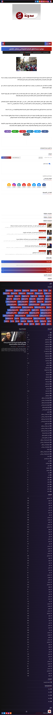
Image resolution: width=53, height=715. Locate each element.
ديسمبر (38, 517)
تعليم (36, 321)
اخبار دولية (48, 299)
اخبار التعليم (25, 290)
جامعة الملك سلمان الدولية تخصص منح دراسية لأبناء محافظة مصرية (31, 239)
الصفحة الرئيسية (28, 52)
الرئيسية (47, 44)
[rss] (40, 1)
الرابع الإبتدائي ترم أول (20, 315)
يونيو (38, 503)
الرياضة (48, 318)
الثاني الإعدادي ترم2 (34, 313)
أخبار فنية (9, 299)
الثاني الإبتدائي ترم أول (24, 310)
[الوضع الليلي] (49, 711)
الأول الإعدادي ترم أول (45, 304)
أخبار (45, 290)
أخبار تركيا (17, 296)
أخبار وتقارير (32, 301)
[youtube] (6, 713)
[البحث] (2, 1)
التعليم (48, 307)
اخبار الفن (41, 296)
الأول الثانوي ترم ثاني (11, 304)
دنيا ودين (23, 321)
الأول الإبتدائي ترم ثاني (10, 301)
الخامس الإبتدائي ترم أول (45, 315)
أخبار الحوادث (8, 290)
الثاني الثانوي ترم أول (23, 313)
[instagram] (48, 1)
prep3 (37, 324)
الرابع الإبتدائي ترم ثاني (8, 315)
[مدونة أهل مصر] (26, 12)
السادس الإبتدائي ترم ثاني (26, 318)
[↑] (26, 712)
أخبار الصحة (14, 293)
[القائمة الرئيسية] (3, 43)
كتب (12, 321)
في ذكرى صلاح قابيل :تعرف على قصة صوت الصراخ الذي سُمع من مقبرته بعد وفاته (28, 226)
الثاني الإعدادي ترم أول (45, 313)
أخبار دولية (10, 296)
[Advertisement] (26, 32)
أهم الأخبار (21, 52)
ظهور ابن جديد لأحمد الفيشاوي (39, 253)
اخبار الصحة (6, 293)
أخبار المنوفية (25, 296)
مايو (38, 505)
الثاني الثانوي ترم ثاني (11, 313)
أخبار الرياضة (29, 293)
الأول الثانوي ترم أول (22, 304)
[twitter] (38, 1)
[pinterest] (46, 1)
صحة (17, 321)
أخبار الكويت (33, 296)
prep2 (43, 324)
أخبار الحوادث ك (38, 293)
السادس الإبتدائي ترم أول (38, 318)
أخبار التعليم (33, 290)
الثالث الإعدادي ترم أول (15, 307)
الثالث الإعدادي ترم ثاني (45, 310)
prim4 (31, 324)
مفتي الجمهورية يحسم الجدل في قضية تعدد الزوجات (34, 232)
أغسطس (38, 498)
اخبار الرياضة (21, 293)
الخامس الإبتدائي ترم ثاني (32, 315)
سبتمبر (38, 524)
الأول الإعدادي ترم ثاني (34, 304)
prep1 (48, 324)
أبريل (38, 508)
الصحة (16, 318)
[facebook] (36, 1)
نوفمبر (38, 520)
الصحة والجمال (9, 318)
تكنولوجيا (30, 321)
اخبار (40, 290)
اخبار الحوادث (47, 293)
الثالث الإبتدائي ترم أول (39, 307)
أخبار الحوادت (17, 290)
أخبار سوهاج (40, 299)
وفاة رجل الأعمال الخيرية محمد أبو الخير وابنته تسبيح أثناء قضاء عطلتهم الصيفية (15, 343)
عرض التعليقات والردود (6, 157)
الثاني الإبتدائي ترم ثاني (12, 310)
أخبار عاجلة (32, 299)
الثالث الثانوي (34, 310)
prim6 (20, 324)
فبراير (38, 512)
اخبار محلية (40, 301)
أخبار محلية (47, 301)
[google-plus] (44, 1)
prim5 (26, 324)
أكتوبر (38, 522)
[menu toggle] (51, 1)
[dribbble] (42, 1)
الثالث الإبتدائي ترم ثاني (27, 307)
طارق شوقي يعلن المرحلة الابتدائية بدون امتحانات (35, 246)
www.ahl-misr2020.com (21, 346)
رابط (49, 689)
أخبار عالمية (24, 299)
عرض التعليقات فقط (16, 157)
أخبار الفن (48, 296)
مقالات (6, 321)
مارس (38, 510)
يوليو (38, 500)
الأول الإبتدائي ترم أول (22, 301)
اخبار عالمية (16, 299)
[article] (14, 142)
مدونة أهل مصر (39, 713)
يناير (38, 515)
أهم (49, 321)
